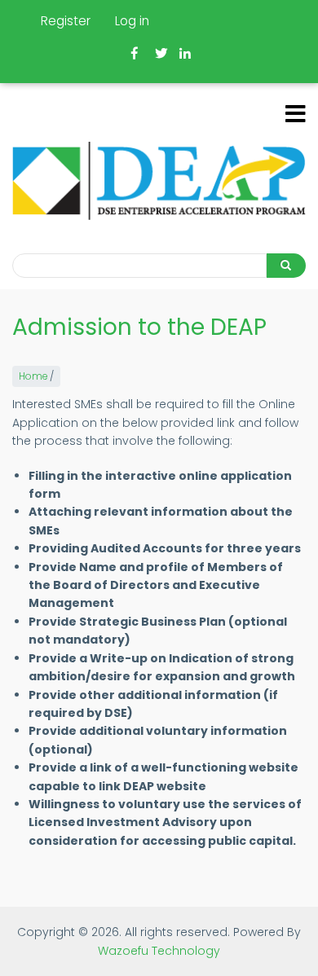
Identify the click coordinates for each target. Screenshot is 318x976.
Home (33, 376)
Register (66, 20)
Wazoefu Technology (159, 951)
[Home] (159, 181)
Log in (132, 20)
